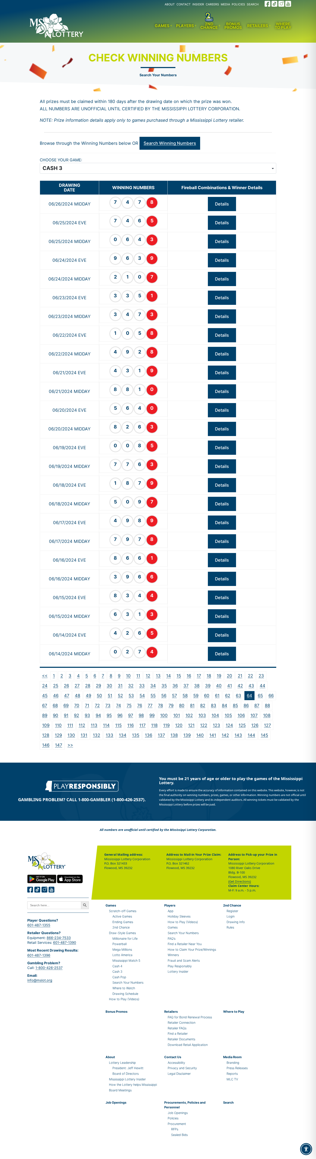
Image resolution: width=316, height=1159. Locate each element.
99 (152, 715)
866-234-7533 (59, 938)
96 (120, 715)
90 (55, 715)
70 (76, 705)
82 (202, 705)
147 (58, 745)
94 (98, 715)
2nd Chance (209, 26)
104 (215, 715)
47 (66, 695)
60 (206, 695)
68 (55, 705)
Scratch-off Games (122, 911)
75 (129, 705)
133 (109, 735)
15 (178, 675)
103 (202, 715)
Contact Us (172, 1057)
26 (66, 685)
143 (238, 735)
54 (142, 695)
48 (77, 695)
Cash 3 (117, 971)
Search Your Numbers (158, 75)
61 (217, 695)
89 (44, 715)
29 (98, 685)
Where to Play (283, 26)
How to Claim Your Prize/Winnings (192, 949)
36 (175, 685)
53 (131, 695)
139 (187, 735)
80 (181, 705)
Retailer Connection (181, 1022)
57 (174, 695)
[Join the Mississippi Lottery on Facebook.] (268, 4)
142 (225, 735)
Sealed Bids (179, 1135)
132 (96, 735)
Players (185, 25)
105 (228, 715)
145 (264, 735)
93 (87, 715)
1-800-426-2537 (49, 968)
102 (189, 715)
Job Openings (116, 1102)
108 (266, 715)
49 (88, 695)
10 (128, 675)
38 (196, 685)
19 (219, 675)
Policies (173, 1118)
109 (45, 725)
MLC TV (232, 1079)
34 (153, 685)
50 (99, 695)
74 (118, 705)
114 (106, 725)
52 (120, 695)
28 (87, 685)
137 (161, 735)
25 (55, 685)
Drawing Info (236, 922)
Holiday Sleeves (179, 916)
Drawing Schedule (125, 993)
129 (58, 735)
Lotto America (122, 955)
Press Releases (237, 1068)
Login (231, 916)
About (110, 1057)
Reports (232, 1073)
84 (224, 705)
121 (191, 725)
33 (142, 685)
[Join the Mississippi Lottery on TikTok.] (275, 4)
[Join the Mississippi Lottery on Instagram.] (281, 4)
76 (139, 705)
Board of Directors (125, 1073)
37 (186, 685)
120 (179, 725)
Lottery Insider (178, 971)
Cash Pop (119, 977)
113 (94, 725)
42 (240, 685)
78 (160, 705)
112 (82, 725)
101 (176, 715)
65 (260, 695)
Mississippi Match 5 (126, 960)
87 (256, 705)
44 (262, 685)
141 (212, 735)
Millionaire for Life (125, 938)
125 (242, 725)
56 (163, 695)
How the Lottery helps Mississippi (133, 1084)
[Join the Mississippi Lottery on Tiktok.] (37, 890)
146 (45, 745)
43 (251, 685)
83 (213, 705)
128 (45, 735)
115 (118, 725)
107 (254, 715)
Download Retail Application (188, 1045)
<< (45, 675)
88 (267, 705)
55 (153, 695)
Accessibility (176, 1062)
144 (251, 735)
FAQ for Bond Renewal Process (190, 1017)
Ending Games (122, 922)
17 (199, 675)
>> (70, 745)
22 (250, 675)
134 (122, 735)
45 (45, 695)
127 (267, 725)
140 (200, 735)
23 (261, 675)
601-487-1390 (64, 942)
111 (70, 725)
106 (241, 715)
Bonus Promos (233, 26)
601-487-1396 (38, 955)
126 (254, 725)
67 (44, 705)
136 (148, 735)
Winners (173, 955)
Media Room (232, 1057)
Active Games (122, 916)
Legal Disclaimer (179, 1073)
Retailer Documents (181, 1039)
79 (171, 705)
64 (249, 695)
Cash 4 (117, 966)
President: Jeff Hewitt (127, 1068)
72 (97, 705)
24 (45, 685)
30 (109, 685)
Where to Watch (123, 988)
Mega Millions (122, 949)
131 (84, 735)
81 (192, 705)
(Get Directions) (239, 881)
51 (110, 695)
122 (203, 725)
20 (229, 675)
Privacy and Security (182, 1068)
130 (71, 735)
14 (168, 675)
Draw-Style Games (122, 933)
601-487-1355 (38, 925)
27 (77, 685)
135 (135, 735)
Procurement (177, 1124)
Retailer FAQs (177, 1028)
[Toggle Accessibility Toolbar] (306, 1149)
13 (158, 675)
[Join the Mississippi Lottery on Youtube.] (288, 4)
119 (166, 725)
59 (195, 695)
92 (76, 715)
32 (130, 685)
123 (216, 725)
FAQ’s (171, 938)
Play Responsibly (180, 966)
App (170, 911)
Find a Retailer (178, 1033)
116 (130, 725)
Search (228, 1102)
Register (232, 911)
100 (164, 715)
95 (109, 715)
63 (238, 695)
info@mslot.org (39, 980)
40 (219, 685)
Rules (230, 927)
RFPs (174, 1129)
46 (55, 695)
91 (66, 715)
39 (207, 685)
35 (164, 685)
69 (66, 705)
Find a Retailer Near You (185, 944)
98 (141, 715)
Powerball (119, 944)
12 (148, 675)
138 (174, 735)
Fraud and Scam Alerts (184, 960)
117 (142, 725)
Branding (233, 1062)
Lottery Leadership (122, 1062)
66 (271, 695)
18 (209, 675)
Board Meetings (120, 1090)
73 (107, 705)
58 (185, 695)
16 (189, 675)
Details (222, 204)
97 (130, 715)
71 (87, 705)
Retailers (257, 25)
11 (138, 675)
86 (246, 705)
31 (120, 685)
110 (58, 725)
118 (154, 725)
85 (235, 705)
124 (229, 725)
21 (240, 675)
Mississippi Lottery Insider (127, 1079)
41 (229, 685)
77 (150, 705)
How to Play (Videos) (124, 999)
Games (162, 25)
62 (227, 695)
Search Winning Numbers (170, 143)
